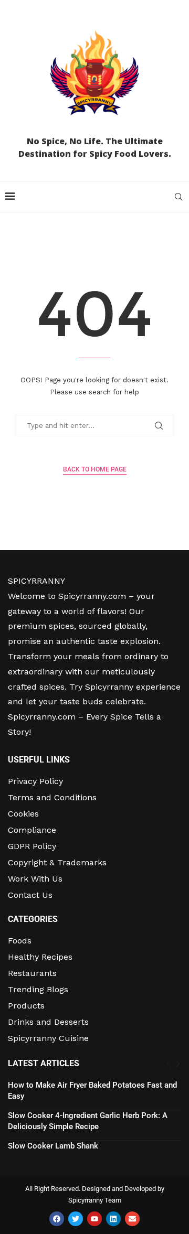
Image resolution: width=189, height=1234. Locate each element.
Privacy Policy (35, 781)
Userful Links (39, 760)
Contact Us (30, 895)
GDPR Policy (32, 846)
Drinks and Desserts (48, 1022)
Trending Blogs (38, 989)
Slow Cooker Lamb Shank (53, 1146)
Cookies (23, 814)
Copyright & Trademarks (57, 863)
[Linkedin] (113, 1218)
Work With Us (35, 879)
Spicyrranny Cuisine (48, 1038)
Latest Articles (43, 1063)
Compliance (32, 830)
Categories (33, 919)
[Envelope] (132, 1218)
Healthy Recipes (40, 957)
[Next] (177, 1063)
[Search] (178, 196)
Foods (20, 941)
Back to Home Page (95, 469)
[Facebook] (56, 1218)
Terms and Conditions (52, 797)
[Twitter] (75, 1218)
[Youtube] (94, 1218)
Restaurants (32, 973)
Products (26, 1006)
